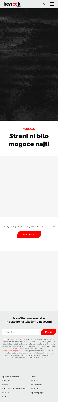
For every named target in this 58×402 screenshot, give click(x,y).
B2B (4, 396)
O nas (33, 376)
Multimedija (37, 384)
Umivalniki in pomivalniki (14, 388)
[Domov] (13, 2)
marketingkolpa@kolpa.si (12, 351)
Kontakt (5, 392)
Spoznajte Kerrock (10, 376)
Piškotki (34, 388)
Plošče (5, 384)
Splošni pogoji (37, 392)
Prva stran (29, 234)
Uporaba (6, 380)
